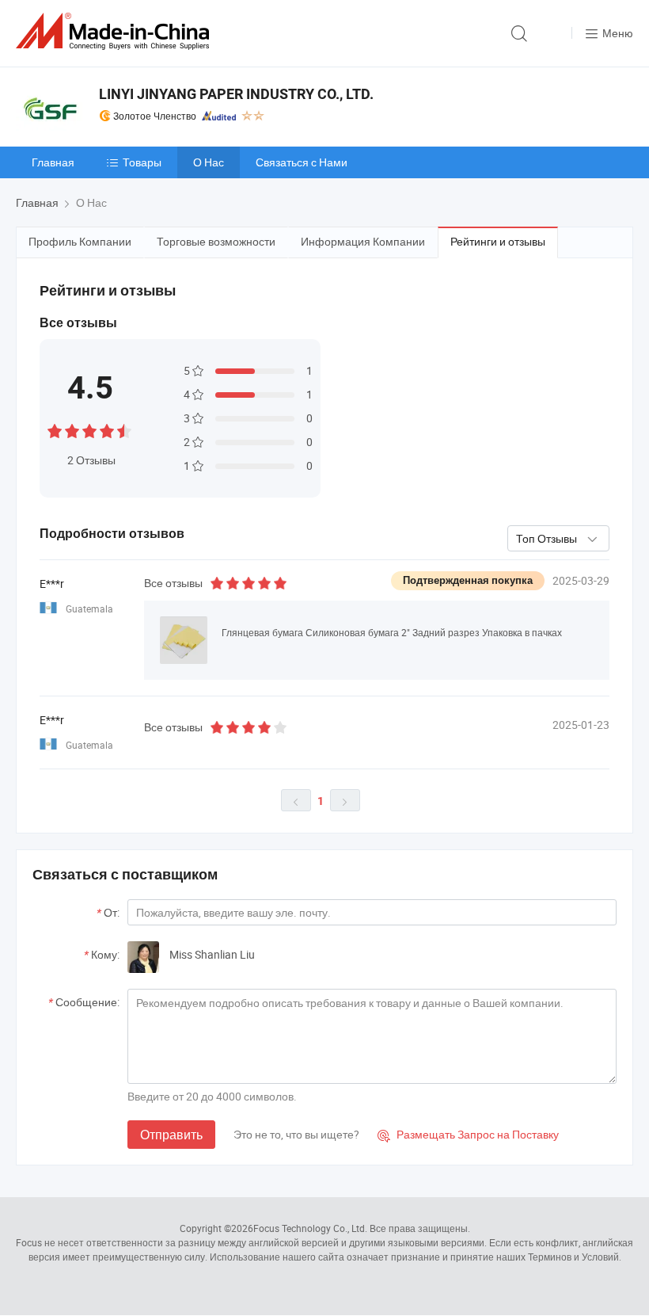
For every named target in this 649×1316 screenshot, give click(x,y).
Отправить (171, 1134)
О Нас (208, 162)
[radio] (54, 429)
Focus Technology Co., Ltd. (310, 1228)
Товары (142, 162)
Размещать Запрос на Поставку (468, 1134)
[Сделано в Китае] (115, 31)
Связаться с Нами (301, 162)
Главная (53, 162)
